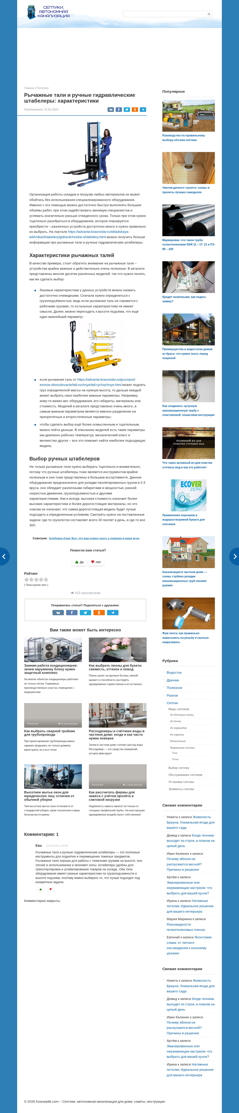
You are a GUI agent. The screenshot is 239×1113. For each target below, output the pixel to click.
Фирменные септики (182, 747)
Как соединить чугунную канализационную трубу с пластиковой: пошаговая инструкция (188, 410)
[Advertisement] (119, 59)
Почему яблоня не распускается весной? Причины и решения (184, 864)
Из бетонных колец (182, 714)
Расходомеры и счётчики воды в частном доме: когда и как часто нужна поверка (117, 734)
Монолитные (178, 741)
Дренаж (173, 680)
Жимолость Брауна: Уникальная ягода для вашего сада (191, 822)
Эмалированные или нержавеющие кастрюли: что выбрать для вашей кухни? (189, 888)
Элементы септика (181, 789)
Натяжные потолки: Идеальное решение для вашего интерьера (190, 906)
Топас (175, 759)
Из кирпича (177, 734)
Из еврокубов (178, 727)
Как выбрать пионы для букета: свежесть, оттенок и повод (115, 667)
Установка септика (181, 782)
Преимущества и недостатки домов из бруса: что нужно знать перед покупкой (187, 354)
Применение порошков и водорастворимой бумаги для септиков (183, 520)
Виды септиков (178, 709)
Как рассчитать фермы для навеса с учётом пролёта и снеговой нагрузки (112, 795)
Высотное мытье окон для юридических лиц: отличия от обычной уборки (49, 795)
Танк (174, 752)
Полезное (174, 688)
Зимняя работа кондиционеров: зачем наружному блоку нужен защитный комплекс (51, 669)
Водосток (174, 672)
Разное (172, 695)
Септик (172, 703)
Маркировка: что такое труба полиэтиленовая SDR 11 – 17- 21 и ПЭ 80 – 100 (188, 245)
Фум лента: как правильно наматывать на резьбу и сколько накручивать (185, 638)
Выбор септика (178, 768)
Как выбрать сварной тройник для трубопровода (49, 733)
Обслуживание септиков (185, 775)
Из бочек (175, 721)
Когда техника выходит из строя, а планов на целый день (191, 841)
